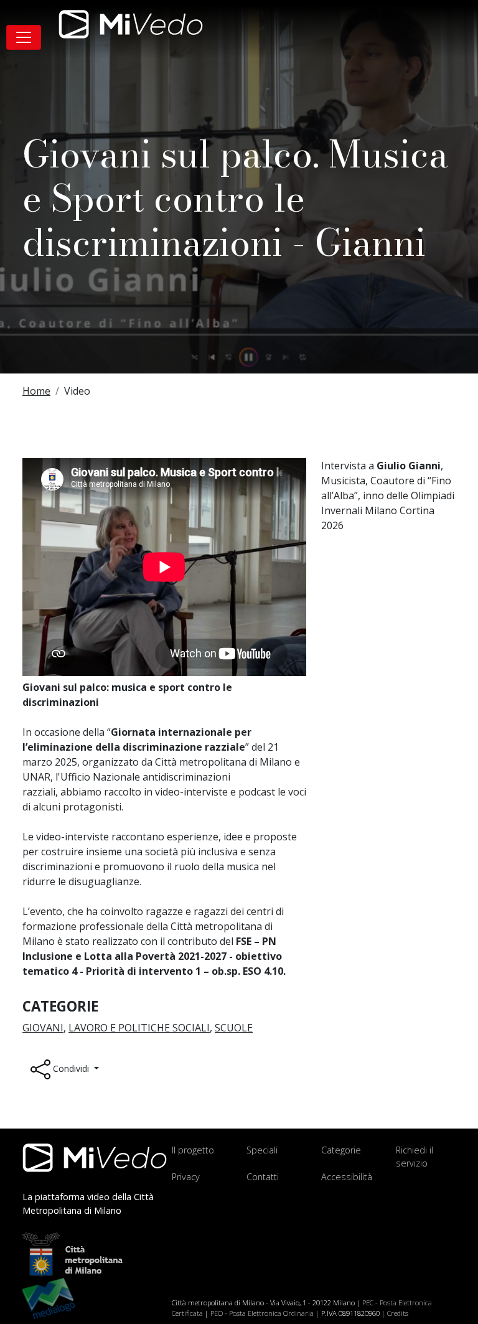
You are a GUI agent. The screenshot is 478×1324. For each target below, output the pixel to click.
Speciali (262, 1150)
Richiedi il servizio (414, 1157)
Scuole (234, 1028)
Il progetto (193, 1150)
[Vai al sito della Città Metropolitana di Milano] (78, 1254)
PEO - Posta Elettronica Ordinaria (262, 1313)
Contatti (262, 1177)
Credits (397, 1313)
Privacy (186, 1177)
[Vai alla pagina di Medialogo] (48, 1297)
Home (36, 391)
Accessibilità (346, 1177)
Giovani (42, 1028)
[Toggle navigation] (23, 37)
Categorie (341, 1150)
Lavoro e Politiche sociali (139, 1028)
